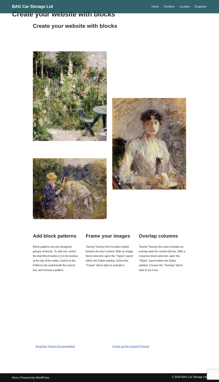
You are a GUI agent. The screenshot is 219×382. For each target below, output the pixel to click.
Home (155, 6)
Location (184, 6)
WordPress (42, 377)
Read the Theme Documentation (55, 346)
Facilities (169, 6)
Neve (15, 377)
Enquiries (200, 6)
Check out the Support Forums (130, 346)
